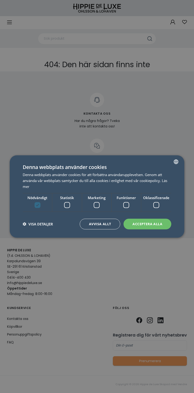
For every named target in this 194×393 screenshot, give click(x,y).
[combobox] (176, 161)
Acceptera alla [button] (147, 224)
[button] (38, 224)
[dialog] (97, 196)
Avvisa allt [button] (100, 224)
